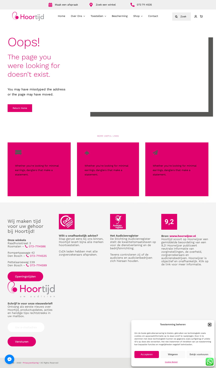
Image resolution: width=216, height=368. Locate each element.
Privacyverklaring (30, 363)
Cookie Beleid (171, 362)
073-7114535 (38, 255)
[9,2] (169, 215)
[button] (209, 324)
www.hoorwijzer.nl (183, 236)
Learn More (22, 189)
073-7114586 (37, 246)
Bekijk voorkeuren (199, 354)
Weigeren (173, 354)
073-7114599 (38, 265)
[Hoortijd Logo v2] (28, 13)
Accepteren (147, 354)
